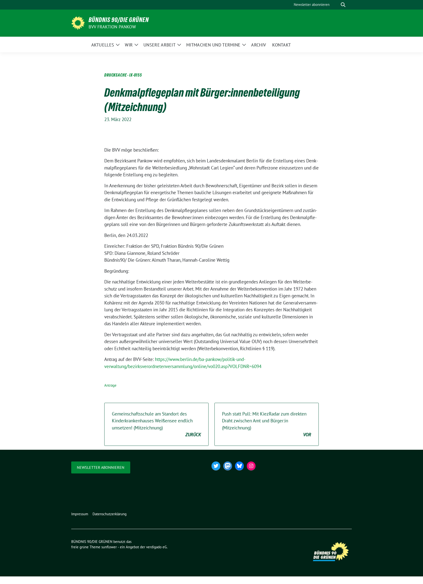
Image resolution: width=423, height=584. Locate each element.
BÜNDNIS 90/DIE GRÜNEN (119, 19)
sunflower (109, 547)
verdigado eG (156, 547)
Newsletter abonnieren (100, 467)
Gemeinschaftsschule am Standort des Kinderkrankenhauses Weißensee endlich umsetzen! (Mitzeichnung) (156, 424)
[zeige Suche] (343, 5)
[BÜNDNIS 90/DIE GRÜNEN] (78, 22)
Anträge (110, 385)
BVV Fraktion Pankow (112, 27)
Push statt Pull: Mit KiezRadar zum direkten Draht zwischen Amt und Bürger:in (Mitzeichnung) (266, 424)
